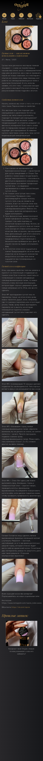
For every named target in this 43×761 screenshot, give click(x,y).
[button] (7, 639)
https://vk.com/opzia (20, 607)
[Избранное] (30, 15)
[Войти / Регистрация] (21, 15)
